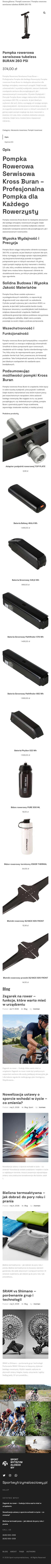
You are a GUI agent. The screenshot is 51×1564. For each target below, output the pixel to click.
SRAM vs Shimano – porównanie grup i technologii (19, 1295)
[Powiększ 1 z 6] (22, 1387)
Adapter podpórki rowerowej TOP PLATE (25, 466)
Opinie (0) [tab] (9, 142)
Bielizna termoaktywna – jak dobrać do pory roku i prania (24, 1197)
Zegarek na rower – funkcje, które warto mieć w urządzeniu (24, 1000)
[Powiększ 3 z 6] (22, 1404)
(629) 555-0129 (9, 1535)
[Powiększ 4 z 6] (48, 1404)
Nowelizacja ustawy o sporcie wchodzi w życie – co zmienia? (25, 1098)
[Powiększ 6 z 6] (48, 1439)
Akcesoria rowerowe (19, 130)
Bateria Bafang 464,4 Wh (25, 523)
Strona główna (8, 1)
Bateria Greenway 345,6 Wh (25, 580)
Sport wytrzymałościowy (17, 1463)
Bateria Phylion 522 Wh (25, 750)
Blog (6, 988)
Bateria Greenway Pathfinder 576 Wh (26, 637)
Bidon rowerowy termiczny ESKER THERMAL (25, 864)
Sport (31, 1107)
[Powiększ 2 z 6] (48, 1387)
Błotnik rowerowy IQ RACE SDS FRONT (25, 921)
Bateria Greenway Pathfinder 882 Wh (26, 693)
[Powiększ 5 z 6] (22, 1439)
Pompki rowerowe (23, 1)
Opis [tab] (6, 137)
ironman (36, 1009)
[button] (44, 13)
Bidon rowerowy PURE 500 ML (25, 807)
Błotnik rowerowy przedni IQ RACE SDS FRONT (25, 978)
